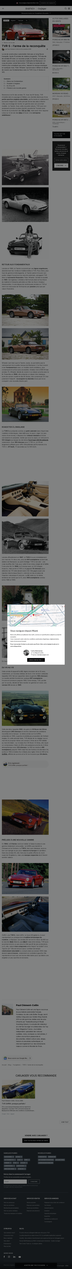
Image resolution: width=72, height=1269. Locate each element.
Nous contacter (35, 660)
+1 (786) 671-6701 (38, 653)
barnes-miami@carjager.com (41, 655)
